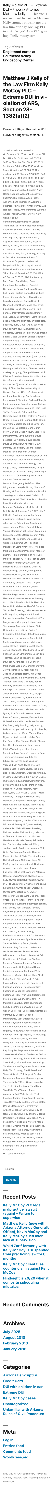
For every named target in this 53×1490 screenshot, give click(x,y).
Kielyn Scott (35, 737)
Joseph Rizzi (17, 697)
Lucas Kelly (9, 788)
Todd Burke (36, 1086)
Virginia (17, 1125)
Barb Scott (8, 281)
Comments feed (17, 1451)
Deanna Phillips (33, 447)
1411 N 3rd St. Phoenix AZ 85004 (24, 158)
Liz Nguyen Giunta (36, 777)
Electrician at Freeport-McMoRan (28, 531)
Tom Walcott (20, 1090)
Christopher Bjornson (14, 384)
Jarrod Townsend (12, 650)
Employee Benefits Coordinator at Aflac (23, 535)
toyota (29, 1094)
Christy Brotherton (36, 384)
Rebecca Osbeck (32, 963)
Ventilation (32, 1118)
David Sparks (10, 443)
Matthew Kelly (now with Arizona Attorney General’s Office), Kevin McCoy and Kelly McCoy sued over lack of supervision (26, 1231)
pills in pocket (26, 919)
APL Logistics (10, 237)
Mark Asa (8, 804)
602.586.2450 (27, 186)
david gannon (33, 440)
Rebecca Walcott (12, 967)
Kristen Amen (19, 745)
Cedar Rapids (37, 348)
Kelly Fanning (21, 725)
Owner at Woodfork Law (15, 892)
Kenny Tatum (29, 733)
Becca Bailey (21, 285)
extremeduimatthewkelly (20, 150)
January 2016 (14, 1349)
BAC (26, 277)
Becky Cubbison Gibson (29, 289)
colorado (15, 404)
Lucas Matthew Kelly (26, 788)
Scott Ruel (16, 1010)
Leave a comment (16, 1153)
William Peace (19, 1141)
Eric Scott (31, 539)
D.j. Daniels (8, 428)
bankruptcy (36, 277)
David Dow (19, 440)
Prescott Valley (25, 931)
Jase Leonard (30, 650)
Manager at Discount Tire (27, 796)
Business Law (33, 328)
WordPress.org (16, 1457)
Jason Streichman (22, 654)
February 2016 (15, 1343)
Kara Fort (19, 721)
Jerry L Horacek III (12, 669)
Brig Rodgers (38, 320)
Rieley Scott (9, 979)
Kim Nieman (22, 741)
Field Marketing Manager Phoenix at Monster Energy (24, 550)
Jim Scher (36, 673)
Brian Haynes (23, 320)
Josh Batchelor (33, 697)
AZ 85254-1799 (34, 273)
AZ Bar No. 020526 (13, 277)
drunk (39, 507)
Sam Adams (28, 1007)
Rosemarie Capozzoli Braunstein (20, 991)
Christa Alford (26, 380)
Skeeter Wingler (32, 1030)
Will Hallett (28, 1137)
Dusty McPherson (17, 511)
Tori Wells (20, 1094)
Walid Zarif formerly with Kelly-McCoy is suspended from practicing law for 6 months (26, 1252)
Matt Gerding (25, 816)
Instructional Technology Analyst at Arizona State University (22, 626)
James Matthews (32, 642)
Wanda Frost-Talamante (15, 1129)
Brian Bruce (9, 320)
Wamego (39, 1125)
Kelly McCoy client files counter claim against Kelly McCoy (26, 1268)
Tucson (40, 1098)
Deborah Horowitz (24, 455)
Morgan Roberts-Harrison (27, 852)
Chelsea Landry (37, 368)
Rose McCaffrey (32, 987)
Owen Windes (20, 876)
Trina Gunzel (28, 1098)
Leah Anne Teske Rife (23, 765)
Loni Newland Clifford (32, 781)
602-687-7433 (35, 182)
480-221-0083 (25, 178)
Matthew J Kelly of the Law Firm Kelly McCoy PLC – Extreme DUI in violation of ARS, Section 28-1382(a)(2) (26, 97)
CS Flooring (26, 420)
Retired (27, 975)
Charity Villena (19, 368)
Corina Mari (9, 408)
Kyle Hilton (24, 749)
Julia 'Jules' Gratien (13, 709)
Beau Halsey (22, 281)
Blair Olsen (19, 305)
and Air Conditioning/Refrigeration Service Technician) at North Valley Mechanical (23, 221)
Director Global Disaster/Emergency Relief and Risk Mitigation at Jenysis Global (21, 483)
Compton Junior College (33, 404)
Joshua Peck (23, 701)
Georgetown (34, 570)
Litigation (20, 772)
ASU (23, 253)
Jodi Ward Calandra (23, 681)
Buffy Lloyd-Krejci (22, 324)
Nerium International (22, 864)
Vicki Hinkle (20, 1122)
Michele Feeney (24, 840)
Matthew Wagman (12, 820)
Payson (35, 907)
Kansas (24, 717)
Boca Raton (22, 309)
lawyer (18, 761)
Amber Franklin (11, 213)
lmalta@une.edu (11, 781)
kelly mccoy (36, 725)
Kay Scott (8, 725)
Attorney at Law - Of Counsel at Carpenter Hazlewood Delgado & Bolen (20, 261)
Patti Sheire (9, 907)
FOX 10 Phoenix (22, 566)
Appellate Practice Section (17, 241)
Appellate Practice (28, 237)
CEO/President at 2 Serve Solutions (21, 352)
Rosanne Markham (12, 987)
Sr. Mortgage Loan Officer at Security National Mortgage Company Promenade (24, 1038)
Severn (38, 1018)
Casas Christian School (23, 336)
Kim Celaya (9, 741)
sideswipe (17, 1030)
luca (40, 784)
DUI (5, 511)
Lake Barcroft (21, 753)
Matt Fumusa (10, 816)
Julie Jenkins (31, 709)
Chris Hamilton (38, 376)
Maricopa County (36, 800)
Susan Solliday (31, 1058)
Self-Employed (25, 1018)
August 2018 (14, 1337)
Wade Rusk (28, 1125)
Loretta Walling (11, 784)
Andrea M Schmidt (13, 229)
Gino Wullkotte (25, 578)
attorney (30, 253)
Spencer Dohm (11, 1034)
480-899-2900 (18, 182)
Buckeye (7, 324)
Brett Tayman (39, 317)
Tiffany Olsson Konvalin (30, 1082)
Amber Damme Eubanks (33, 209)
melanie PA (9, 828)
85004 (39, 186)
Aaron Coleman (11, 190)
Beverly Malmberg (12, 301)
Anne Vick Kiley (38, 233)
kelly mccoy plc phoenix (33, 729)
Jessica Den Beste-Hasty (16, 673)
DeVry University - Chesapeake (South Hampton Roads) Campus (24, 475)
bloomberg (9, 309)
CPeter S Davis (11, 420)
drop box (29, 503)
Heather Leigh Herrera (15, 594)
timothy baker (21, 1086)
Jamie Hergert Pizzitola (15, 646)
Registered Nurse (31, 967)
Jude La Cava (39, 705)
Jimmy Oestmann (28, 677)
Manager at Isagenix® (14, 800)
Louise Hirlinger (28, 784)
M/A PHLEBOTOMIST (27, 792)
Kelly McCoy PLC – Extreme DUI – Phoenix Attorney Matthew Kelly (25, 9)
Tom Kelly (8, 1090)
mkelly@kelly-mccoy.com (25, 848)
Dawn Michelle (26, 443)
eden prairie (9, 523)
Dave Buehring (26, 435)
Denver (13, 459)
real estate (35, 947)
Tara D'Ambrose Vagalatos (17, 1066)
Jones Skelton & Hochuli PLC (18, 693)
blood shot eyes (34, 305)
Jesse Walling (30, 669)
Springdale (25, 1034)
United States (38, 1102)
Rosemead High (11, 995)
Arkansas (8, 249)
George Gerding (18, 570)
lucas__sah (8, 792)
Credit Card (13, 1381)
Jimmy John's (10, 677)
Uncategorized (16, 1404)
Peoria (28, 911)
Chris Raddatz (10, 380)
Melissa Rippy (27, 832)
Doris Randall (16, 503)
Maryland (8, 812)
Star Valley (17, 1046)
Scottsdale (28, 1010)
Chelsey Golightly (12, 372)
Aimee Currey (34, 205)
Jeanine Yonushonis (24, 658)
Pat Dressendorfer (36, 903)
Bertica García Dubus (27, 293)
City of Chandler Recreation (17, 388)
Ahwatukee (20, 205)
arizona (14, 245)
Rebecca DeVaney (12, 963)
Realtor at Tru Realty (32, 959)
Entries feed (13, 1446)
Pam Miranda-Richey (22, 899)
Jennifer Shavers (35, 666)
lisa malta (38, 769)
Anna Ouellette (20, 233)
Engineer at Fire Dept (14, 539)
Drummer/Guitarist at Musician (19, 507)
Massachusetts (22, 812)
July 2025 (11, 1332)
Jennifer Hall (22, 661)
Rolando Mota (10, 983)
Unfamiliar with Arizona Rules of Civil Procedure (23, 1411)
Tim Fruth (8, 1086)
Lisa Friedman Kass (22, 769)
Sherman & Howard (22, 1026)
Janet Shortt (35, 646)
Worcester (33, 1141)
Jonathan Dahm (35, 689)
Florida (27, 558)
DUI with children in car (23, 1387)
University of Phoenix (14, 1118)
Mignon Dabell (24, 844)
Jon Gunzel (20, 689)
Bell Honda (8, 293)
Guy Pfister (39, 590)
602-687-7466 (11, 186)
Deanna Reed (10, 451)
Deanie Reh (18, 447)
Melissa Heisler (11, 832)
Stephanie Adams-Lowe (30, 1050)
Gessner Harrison (12, 574)
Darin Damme (10, 435)
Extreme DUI (38, 154)
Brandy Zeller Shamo (20, 317)
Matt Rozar (39, 816)
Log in (8, 1440)
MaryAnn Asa (36, 808)
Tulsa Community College (16, 1102)
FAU (36, 546)
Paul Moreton (23, 907)
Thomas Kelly (10, 1082)
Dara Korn (39, 431)
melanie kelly (35, 824)
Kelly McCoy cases (19, 1398)
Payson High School (13, 911)
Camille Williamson (24, 332)
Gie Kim (26, 574)
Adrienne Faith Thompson (16, 202)
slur (44, 1030)
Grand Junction (23, 586)
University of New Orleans (31, 1113)
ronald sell (24, 983)
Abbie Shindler (28, 190)
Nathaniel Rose (29, 860)
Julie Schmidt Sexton (21, 713)
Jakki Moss (16, 642)
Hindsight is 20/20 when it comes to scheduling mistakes (26, 1282)
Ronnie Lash (37, 983)
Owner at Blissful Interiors (22, 880)
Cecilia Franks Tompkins (16, 348)
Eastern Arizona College (28, 519)
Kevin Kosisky (21, 737)
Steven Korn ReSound (14, 1054)
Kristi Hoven (34, 745)
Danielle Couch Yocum (21, 431)
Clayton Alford (19, 392)
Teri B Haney (15, 1070)
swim (18, 1062)
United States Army (13, 1106)
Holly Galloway (18, 606)
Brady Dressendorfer (22, 313)
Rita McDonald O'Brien (28, 979)
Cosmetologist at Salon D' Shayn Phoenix (24, 416)
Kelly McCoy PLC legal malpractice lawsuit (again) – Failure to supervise (22, 1211)
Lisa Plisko (8, 772)
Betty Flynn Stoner (32, 297)
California (8, 332)
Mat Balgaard (38, 812)
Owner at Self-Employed (29, 887)
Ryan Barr (26, 995)
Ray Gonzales (21, 947)
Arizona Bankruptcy (20, 1375)
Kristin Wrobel (10, 749)
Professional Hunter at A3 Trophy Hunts (24, 935)
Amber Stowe (27, 213)
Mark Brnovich (21, 804)
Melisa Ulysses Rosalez (28, 828)
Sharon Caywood (12, 1022)
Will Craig (16, 1137)
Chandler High (20, 364)
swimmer (27, 1062)
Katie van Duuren (35, 721)
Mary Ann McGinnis (17, 808)
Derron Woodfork (26, 467)
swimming (38, 1062)
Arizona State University (32, 245)
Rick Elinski (38, 975)
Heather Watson (36, 594)
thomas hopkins (34, 1078)
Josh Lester (9, 701)
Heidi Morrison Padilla (21, 602)
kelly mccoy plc (11, 729)
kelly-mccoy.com (12, 733)
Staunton (29, 1046)
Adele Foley (32, 198)
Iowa (23, 634)
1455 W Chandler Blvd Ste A (18, 162)
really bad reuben (12, 951)
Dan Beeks (21, 428)
